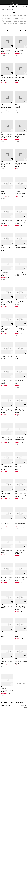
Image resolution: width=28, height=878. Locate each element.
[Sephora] (14, 6)
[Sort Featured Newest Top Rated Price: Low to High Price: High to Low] (21, 30)
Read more (24, 707)
